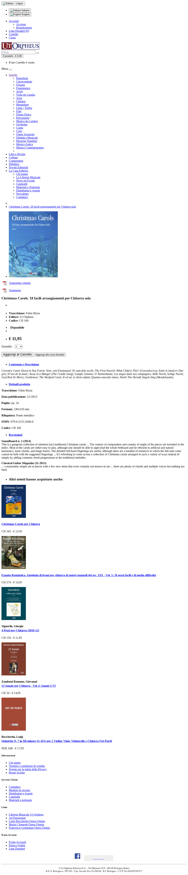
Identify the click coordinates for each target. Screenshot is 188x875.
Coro (19, 131)
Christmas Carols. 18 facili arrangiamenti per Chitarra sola (42, 206)
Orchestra (21, 124)
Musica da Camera (27, 121)
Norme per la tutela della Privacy (28, 769)
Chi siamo (22, 174)
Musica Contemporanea (30, 147)
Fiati (18, 111)
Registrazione (24, 27)
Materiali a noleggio (20, 800)
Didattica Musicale (27, 137)
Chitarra (21, 101)
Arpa (19, 98)
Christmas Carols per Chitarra (20, 524)
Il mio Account (17, 842)
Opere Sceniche (25, 134)
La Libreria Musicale (28, 177)
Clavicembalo (24, 81)
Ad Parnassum (17, 817)
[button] (98, 858)
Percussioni (22, 117)
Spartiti (13, 74)
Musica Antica (24, 144)
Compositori (16, 160)
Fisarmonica (23, 88)
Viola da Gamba (25, 94)
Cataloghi (21, 183)
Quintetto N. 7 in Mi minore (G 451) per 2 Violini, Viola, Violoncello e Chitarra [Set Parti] (56, 741)
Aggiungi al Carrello (17, 354)
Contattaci (22, 197)
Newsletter (22, 193)
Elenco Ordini (17, 845)
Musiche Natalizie (26, 141)
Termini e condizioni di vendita (27, 766)
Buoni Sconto (17, 772)
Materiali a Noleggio (28, 187)
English (25, 14)
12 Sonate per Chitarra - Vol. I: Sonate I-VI (28, 685)
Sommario (15, 290)
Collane (13, 157)
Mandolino (22, 104)
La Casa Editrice (19, 170)
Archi (19, 91)
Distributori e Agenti (28, 190)
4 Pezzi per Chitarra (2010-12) (20, 630)
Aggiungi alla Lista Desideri (49, 354)
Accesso (21, 24)
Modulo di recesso (19, 790)
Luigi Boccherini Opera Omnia (27, 821)
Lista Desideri (17, 848)
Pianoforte (22, 78)
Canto (19, 127)
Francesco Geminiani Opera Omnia (29, 827)
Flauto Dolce (23, 114)
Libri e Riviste (17, 154)
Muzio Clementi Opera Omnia (26, 824)
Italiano (25, 10)
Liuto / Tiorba (24, 108)
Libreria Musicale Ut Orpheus (26, 814)
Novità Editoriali (18, 167)
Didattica (14, 164)
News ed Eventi (25, 180)
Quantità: (6, 346)
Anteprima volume (20, 283)
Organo (20, 84)
